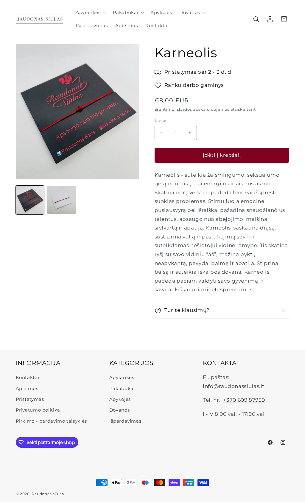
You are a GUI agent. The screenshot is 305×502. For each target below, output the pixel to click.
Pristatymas (30, 399)
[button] (90, 12)
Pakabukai (122, 388)
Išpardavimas (125, 421)
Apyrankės (121, 377)
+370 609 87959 (244, 400)
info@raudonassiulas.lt (233, 386)
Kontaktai (27, 377)
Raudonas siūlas (48, 494)
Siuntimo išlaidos (173, 109)
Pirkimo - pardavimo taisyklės (51, 421)
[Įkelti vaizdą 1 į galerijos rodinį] (30, 200)
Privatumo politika (38, 410)
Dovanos (119, 410)
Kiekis (161, 120)
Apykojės (120, 399)
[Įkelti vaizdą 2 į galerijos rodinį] (61, 200)
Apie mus (27, 388)
